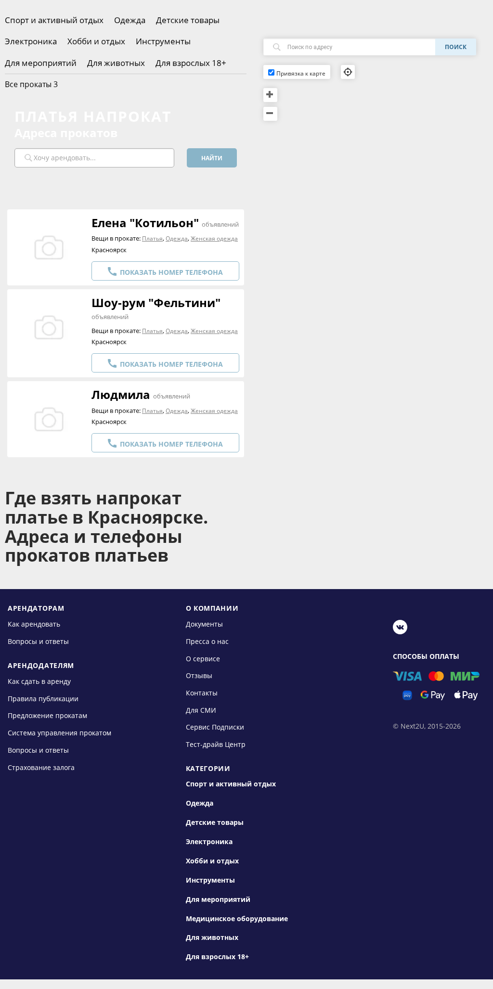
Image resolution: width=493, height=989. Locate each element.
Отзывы (199, 675)
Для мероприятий (41, 62)
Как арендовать (34, 624)
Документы (204, 624)
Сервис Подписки (215, 727)
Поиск (456, 47)
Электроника (31, 41)
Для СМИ (201, 710)
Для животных (116, 62)
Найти (211, 158)
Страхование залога (41, 766)
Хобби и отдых (96, 41)
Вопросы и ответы (38, 641)
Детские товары (188, 20)
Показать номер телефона (164, 271)
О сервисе (203, 658)
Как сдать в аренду (39, 681)
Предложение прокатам (47, 715)
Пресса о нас (207, 641)
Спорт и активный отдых (54, 20)
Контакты (202, 692)
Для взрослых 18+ (191, 62)
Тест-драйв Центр (216, 744)
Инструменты (163, 41)
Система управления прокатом (59, 732)
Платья (152, 238)
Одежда (129, 20)
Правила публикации (43, 698)
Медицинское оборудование (237, 918)
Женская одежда (214, 238)
